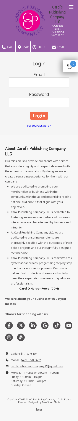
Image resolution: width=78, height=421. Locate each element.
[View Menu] (71, 7)
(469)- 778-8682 (31, 360)
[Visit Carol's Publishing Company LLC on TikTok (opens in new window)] (56, 325)
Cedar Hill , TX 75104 (24, 354)
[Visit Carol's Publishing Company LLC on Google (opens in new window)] (45, 325)
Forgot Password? (39, 126)
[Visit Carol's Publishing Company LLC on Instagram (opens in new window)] (9, 337)
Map (25, 47)
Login (39, 409)
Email (60, 47)
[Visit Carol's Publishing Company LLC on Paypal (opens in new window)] (21, 337)
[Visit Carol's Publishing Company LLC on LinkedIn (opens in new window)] (33, 325)
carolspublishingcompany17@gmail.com (37, 366)
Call (10, 47)
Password (39, 94)
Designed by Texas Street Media (44, 402)
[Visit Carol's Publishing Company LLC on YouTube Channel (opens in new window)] (68, 325)
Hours (43, 47)
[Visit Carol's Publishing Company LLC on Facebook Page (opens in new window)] (9, 325)
